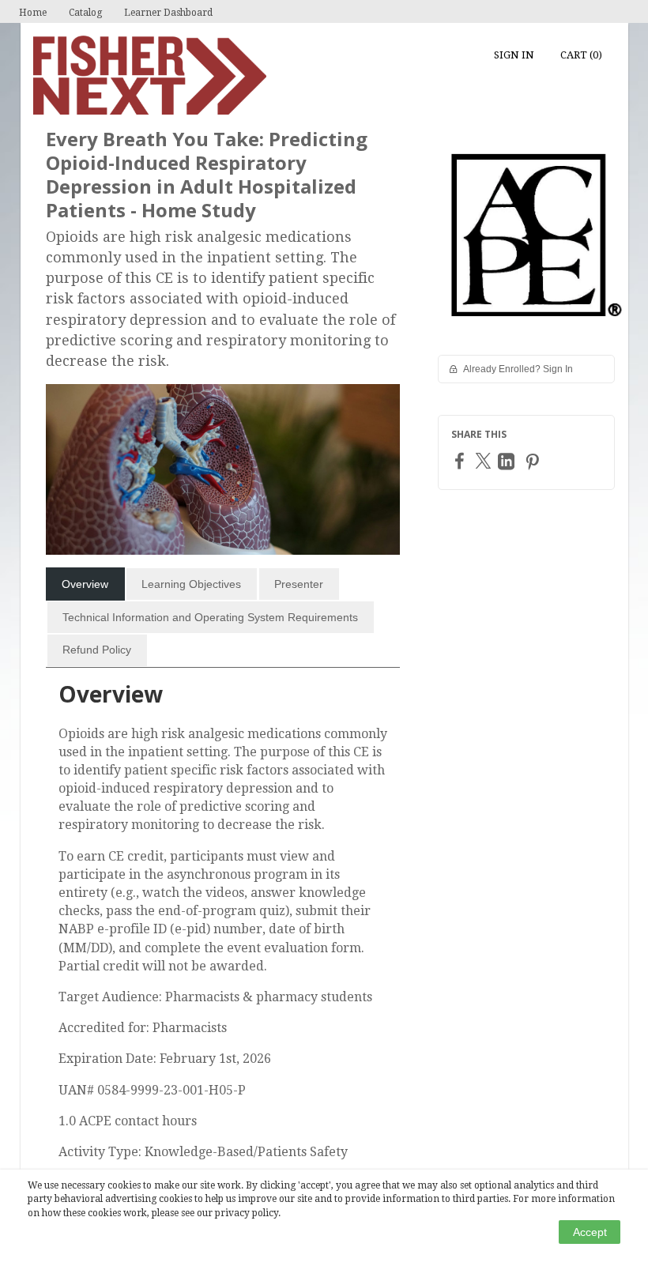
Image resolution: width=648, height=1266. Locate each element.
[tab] (85, 584)
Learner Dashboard (168, 12)
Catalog (85, 12)
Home (33, 12)
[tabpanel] (223, 927)
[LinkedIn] (508, 461)
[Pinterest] (534, 461)
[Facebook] (461, 460)
